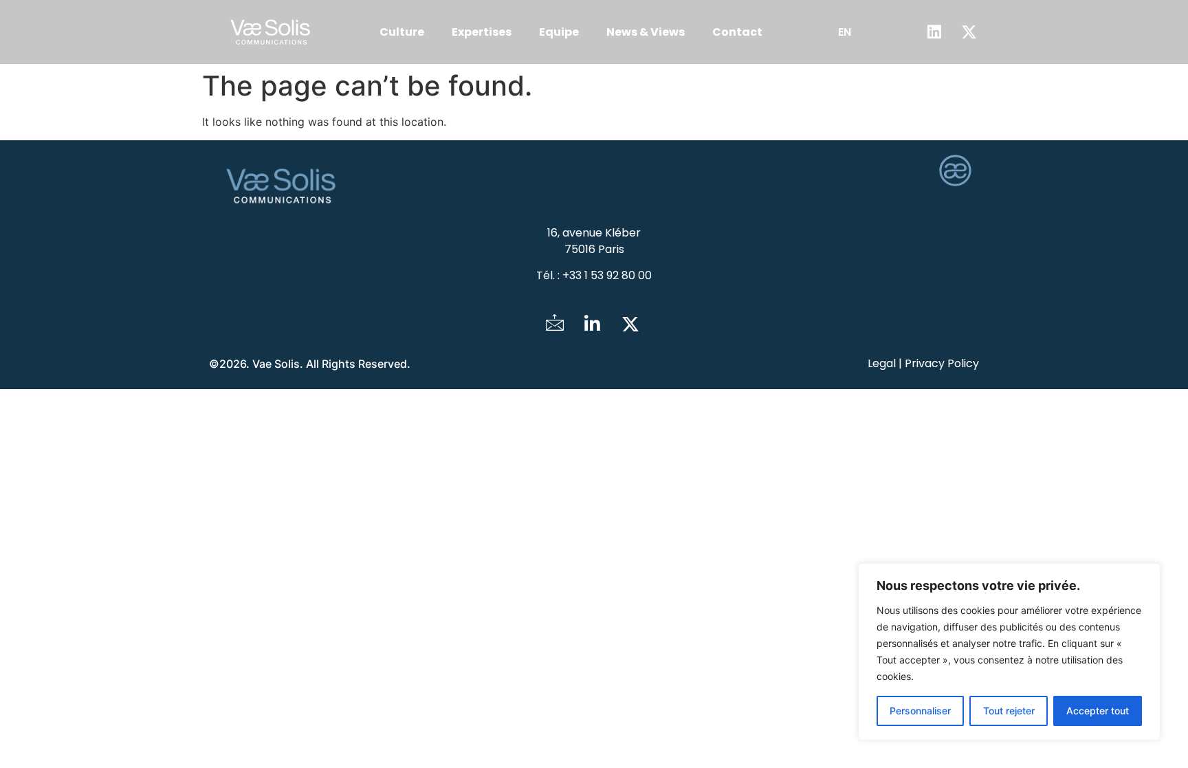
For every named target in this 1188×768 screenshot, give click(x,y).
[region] (1009, 651)
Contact (737, 32)
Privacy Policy (942, 363)
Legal (882, 363)
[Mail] (555, 324)
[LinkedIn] (592, 324)
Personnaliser (920, 710)
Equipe (559, 32)
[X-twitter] (969, 32)
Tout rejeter (1009, 710)
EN (844, 32)
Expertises (482, 32)
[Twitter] (630, 324)
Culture (402, 32)
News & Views (645, 32)
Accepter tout (1097, 710)
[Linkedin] (934, 32)
